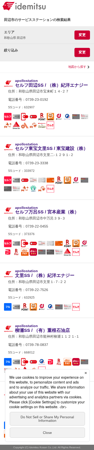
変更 (82, 35)
